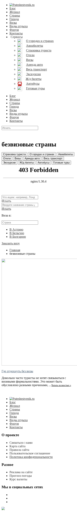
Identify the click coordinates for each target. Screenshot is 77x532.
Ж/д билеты (27, 162)
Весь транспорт (53, 158)
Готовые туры (61, 162)
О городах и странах (42, 154)
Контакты (16, 33)
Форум (14, 29)
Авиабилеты (65, 154)
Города (14, 19)
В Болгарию (17, 236)
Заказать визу (11, 243)
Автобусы (43, 162)
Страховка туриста (14, 154)
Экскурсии (9, 162)
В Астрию (16, 229)
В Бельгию (16, 233)
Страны (14, 15)
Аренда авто (32, 158)
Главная (14, 250)
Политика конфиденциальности (31, 457)
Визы (13, 22)
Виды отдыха (18, 26)
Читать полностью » (61, 385)
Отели (7, 158)
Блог (12, 8)
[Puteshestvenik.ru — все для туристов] (22, 5)
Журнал (14, 12)
